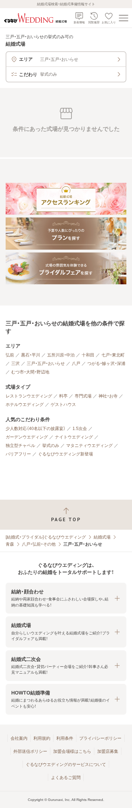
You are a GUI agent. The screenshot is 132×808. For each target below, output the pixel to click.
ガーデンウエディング (27, 437)
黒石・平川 (30, 355)
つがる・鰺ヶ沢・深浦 (106, 363)
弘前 (10, 355)
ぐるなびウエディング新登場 (65, 454)
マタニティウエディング (89, 445)
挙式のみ (50, 445)
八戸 (76, 363)
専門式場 (83, 396)
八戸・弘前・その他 (39, 544)
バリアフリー (18, 454)
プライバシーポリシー (100, 738)
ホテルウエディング (25, 404)
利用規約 (41, 738)
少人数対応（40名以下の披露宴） (35, 428)
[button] (66, 598)
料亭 (63, 396)
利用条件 (64, 738)
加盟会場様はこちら (72, 751)
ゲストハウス (63, 404)
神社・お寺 (108, 396)
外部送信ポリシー (30, 751)
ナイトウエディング (74, 437)
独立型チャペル (20, 445)
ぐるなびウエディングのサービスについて (66, 764)
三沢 (15, 363)
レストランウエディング (29, 396)
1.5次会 (80, 428)
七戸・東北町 (113, 355)
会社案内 (19, 738)
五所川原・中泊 (61, 355)
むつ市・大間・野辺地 (30, 372)
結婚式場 (102, 537)
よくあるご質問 (66, 777)
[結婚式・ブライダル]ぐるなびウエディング (46, 537)
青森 (10, 544)
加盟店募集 (107, 751)
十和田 (88, 355)
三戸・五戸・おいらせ (46, 363)
